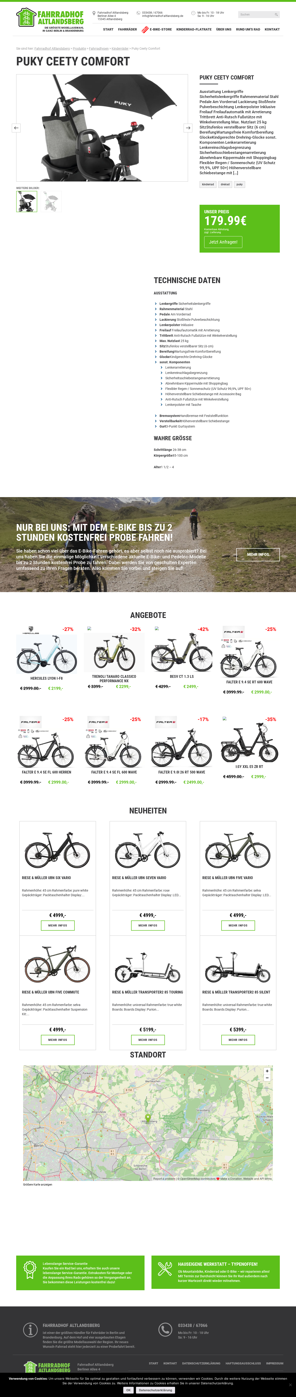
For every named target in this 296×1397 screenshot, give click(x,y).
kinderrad (208, 184)
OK (128, 1390)
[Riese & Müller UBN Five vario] (238, 847)
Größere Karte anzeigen (37, 1184)
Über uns (223, 29)
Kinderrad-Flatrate (194, 29)
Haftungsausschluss (243, 1363)
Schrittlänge (163, 450)
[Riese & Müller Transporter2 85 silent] (238, 961)
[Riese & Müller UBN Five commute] (58, 961)
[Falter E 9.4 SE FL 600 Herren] (46, 747)
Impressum (274, 1363)
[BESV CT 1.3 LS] (181, 652)
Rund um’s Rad (248, 29)
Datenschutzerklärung (201, 1363)
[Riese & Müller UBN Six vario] (58, 847)
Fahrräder (127, 29)
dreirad (225, 184)
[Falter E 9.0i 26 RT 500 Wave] (181, 747)
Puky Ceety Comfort (73, 61)
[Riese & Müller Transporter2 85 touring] (148, 961)
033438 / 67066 (152, 12)
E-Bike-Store (161, 29)
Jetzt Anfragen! (223, 242)
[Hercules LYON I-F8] (46, 654)
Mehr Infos (258, 554)
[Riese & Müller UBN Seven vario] (148, 847)
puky (240, 184)
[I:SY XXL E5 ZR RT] (249, 742)
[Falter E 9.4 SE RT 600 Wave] (249, 657)
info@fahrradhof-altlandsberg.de (162, 16)
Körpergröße (163, 455)
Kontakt (272, 29)
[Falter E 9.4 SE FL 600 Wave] (114, 747)
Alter (157, 467)
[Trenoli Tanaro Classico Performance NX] (114, 652)
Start (108, 29)
